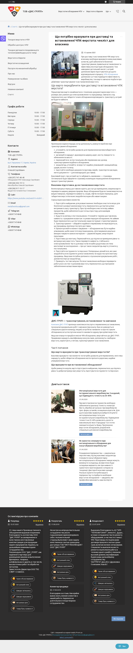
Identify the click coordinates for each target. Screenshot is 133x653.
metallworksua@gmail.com (18, 206)
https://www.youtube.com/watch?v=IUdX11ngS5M (26, 198)
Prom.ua (79, 632)
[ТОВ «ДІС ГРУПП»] (14, 11)
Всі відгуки (118, 619)
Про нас (11, 73)
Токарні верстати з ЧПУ (19, 40)
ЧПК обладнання (111, 74)
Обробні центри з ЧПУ (18, 45)
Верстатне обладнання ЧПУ (70, 11)
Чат (124, 646)
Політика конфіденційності (84, 635)
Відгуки (11, 84)
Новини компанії (16, 89)
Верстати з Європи (95, 11)
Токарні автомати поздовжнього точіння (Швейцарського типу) (23, 51)
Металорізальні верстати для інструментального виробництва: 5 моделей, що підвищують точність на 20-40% (99, 393)
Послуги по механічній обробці (22, 68)
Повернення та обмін (18, 79)
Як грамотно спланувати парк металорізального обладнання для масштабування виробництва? (95, 443)
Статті (14, 27)
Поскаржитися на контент (63, 635)
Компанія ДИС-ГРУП (59, 324)
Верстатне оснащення (18, 63)
